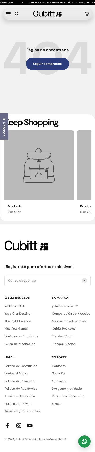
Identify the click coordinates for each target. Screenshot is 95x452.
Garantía (58, 373)
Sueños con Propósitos (21, 336)
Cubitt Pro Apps (64, 329)
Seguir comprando (47, 64)
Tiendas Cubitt (63, 336)
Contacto (59, 366)
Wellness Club (14, 306)
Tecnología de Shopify (53, 439)
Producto (14, 206)
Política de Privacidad (20, 381)
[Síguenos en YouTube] (30, 425)
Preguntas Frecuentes (68, 396)
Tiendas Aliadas (63, 344)
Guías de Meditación (19, 344)
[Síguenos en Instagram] (19, 425)
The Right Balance (17, 321)
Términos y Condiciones (22, 411)
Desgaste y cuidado (67, 389)
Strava (56, 404)
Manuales (59, 381)
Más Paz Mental (16, 329)
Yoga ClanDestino (17, 313)
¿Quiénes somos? (65, 306)
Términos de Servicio (19, 396)
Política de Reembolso (20, 389)
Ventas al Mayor (16, 373)
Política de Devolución (20, 366)
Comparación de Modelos (71, 313)
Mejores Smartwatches (69, 321)
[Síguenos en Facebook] (7, 425)
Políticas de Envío (17, 404)
